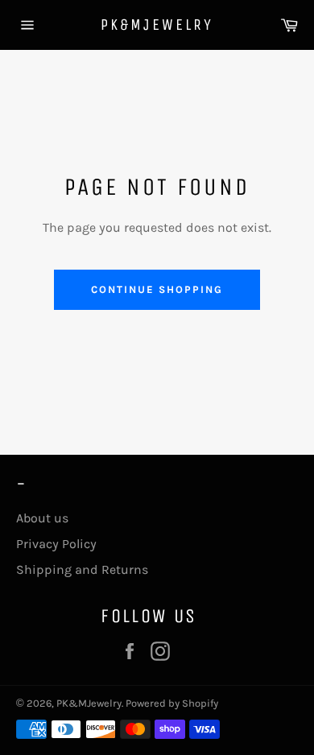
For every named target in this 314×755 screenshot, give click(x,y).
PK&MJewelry (157, 24)
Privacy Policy (56, 543)
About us (42, 518)
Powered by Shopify (172, 703)
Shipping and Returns (82, 569)
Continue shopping (156, 289)
